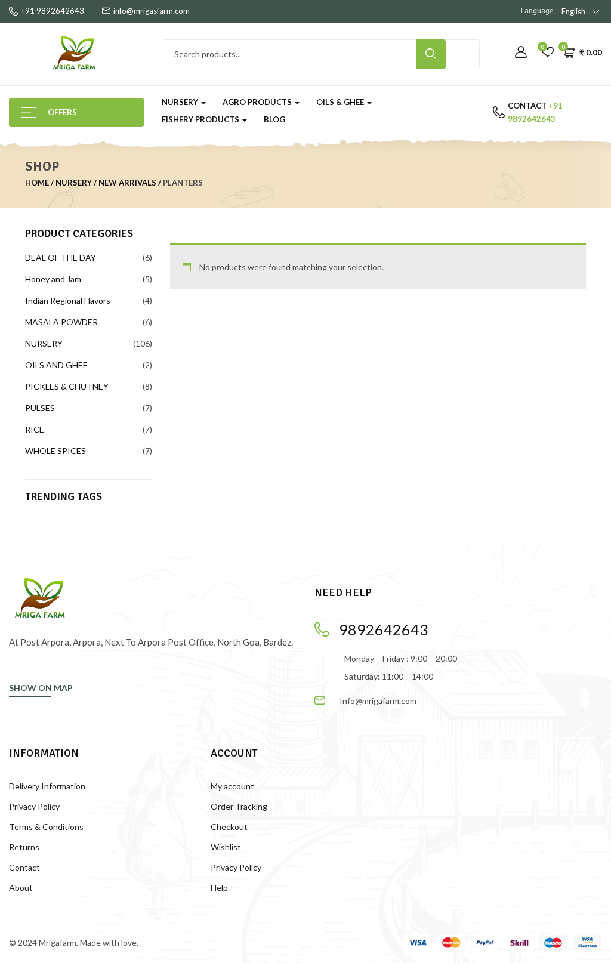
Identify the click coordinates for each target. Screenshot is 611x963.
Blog (274, 119)
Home (37, 182)
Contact (24, 867)
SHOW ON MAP (41, 688)
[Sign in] (521, 52)
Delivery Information (47, 786)
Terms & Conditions (46, 827)
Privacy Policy (34, 806)
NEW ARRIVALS (127, 182)
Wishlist (226, 847)
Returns (24, 847)
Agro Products (258, 102)
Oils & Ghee (341, 102)
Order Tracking (239, 806)
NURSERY (73, 182)
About (21, 887)
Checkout (229, 827)
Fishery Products (201, 119)
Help (219, 887)
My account (232, 786)
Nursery (181, 102)
